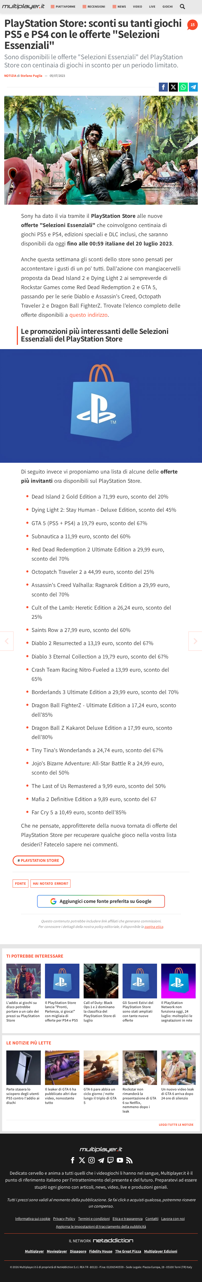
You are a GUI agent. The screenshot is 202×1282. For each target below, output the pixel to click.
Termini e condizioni (94, 1218)
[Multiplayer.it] (23, 6)
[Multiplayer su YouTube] (120, 1160)
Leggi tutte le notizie (176, 1125)
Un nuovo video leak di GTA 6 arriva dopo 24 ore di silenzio (177, 1093)
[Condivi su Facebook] (163, 87)
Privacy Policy (64, 1218)
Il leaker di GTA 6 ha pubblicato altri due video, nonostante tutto (61, 1096)
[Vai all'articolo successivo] (6, 641)
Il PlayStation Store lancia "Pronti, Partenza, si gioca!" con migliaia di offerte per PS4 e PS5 (61, 1011)
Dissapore (78, 1251)
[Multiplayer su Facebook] (72, 1160)
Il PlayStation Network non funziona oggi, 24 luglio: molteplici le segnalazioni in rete (176, 1011)
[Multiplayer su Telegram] (101, 1160)
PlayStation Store (38, 860)
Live (152, 6)
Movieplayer (57, 1251)
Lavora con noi (173, 1218)
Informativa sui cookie (32, 1218)
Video (137, 6)
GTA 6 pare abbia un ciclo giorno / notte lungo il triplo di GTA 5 (100, 1096)
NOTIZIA (10, 75)
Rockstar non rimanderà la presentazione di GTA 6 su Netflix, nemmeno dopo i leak (139, 1100)
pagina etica (153, 926)
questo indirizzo (88, 314)
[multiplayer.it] (101, 1149)
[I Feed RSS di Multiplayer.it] (129, 1160)
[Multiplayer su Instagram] (91, 1160)
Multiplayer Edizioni (160, 1251)
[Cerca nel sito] (182, 6)
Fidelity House (100, 1251)
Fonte (20, 883)
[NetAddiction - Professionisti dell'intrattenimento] (113, 1241)
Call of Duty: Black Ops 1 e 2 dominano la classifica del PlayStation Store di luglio (100, 1011)
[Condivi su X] (173, 87)
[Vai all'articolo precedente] (195, 641)
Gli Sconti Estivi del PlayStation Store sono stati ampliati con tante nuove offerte (138, 1011)
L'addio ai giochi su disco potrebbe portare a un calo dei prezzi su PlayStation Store (23, 1011)
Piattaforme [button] (65, 6)
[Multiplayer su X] (82, 1160)
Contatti (151, 1218)
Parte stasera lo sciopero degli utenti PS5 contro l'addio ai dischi (22, 1096)
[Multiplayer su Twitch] (110, 1160)
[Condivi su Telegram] (193, 87)
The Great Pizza (128, 1251)
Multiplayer (34, 1251)
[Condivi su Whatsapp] (183, 87)
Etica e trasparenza (128, 1218)
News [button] (122, 6)
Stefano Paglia (32, 75)
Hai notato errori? (50, 883)
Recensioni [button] (96, 6)
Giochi (168, 6)
